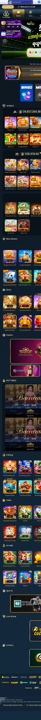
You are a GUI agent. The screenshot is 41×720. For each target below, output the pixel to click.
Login (8, 7)
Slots (30, 15)
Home (18, 15)
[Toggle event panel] (5, 41)
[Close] (39, 2)
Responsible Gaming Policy (13, 705)
